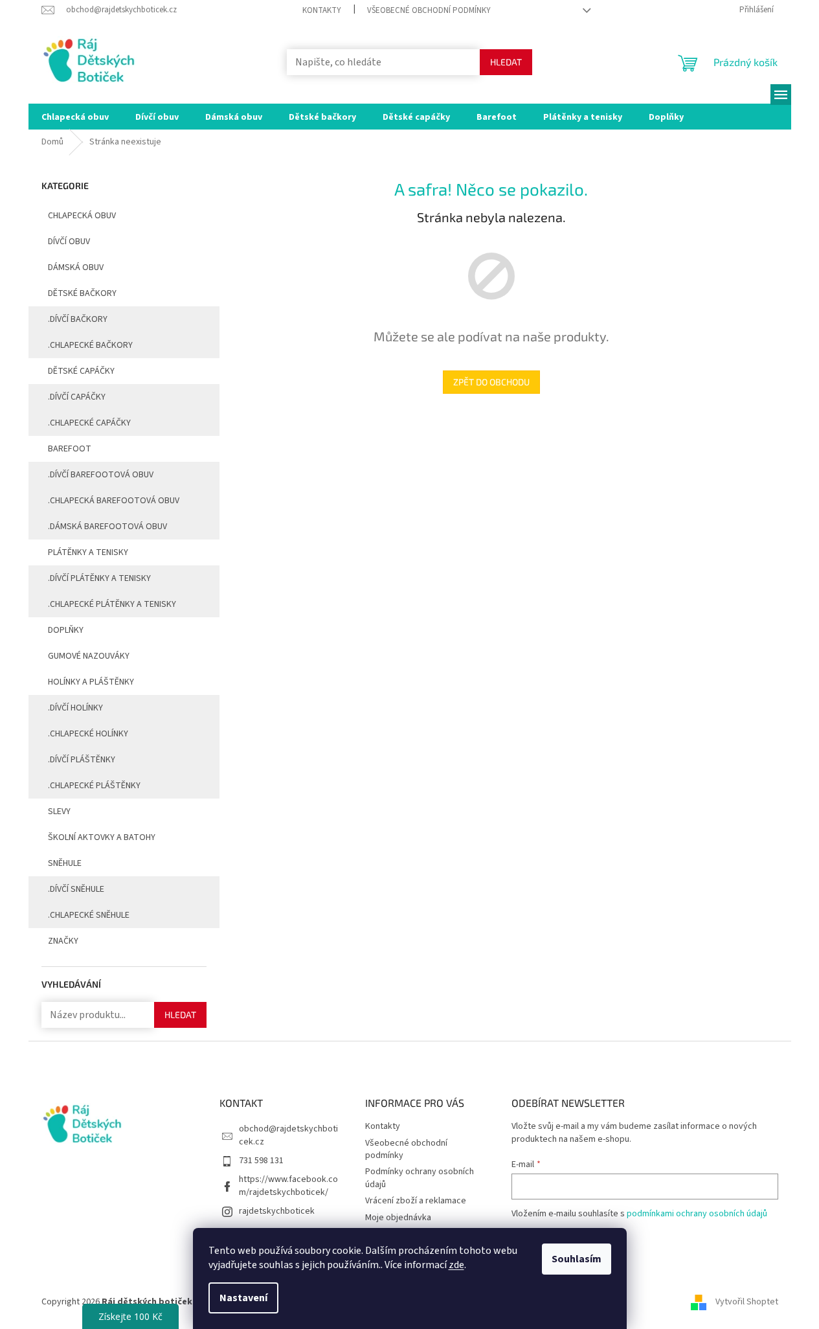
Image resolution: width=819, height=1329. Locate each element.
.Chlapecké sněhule (88, 915)
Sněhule (65, 863)
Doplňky (66, 630)
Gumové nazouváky (88, 656)
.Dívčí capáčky (77, 397)
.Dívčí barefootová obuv (100, 474)
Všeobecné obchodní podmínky (429, 10)
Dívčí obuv (69, 241)
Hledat (506, 61)
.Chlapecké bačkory (90, 345)
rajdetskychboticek (277, 1211)
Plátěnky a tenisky (88, 552)
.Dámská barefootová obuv (107, 526)
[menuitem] (75, 117)
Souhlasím (576, 1259)
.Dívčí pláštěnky (81, 759)
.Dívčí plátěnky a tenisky (99, 578)
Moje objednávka (398, 1217)
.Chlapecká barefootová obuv (113, 500)
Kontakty (321, 10)
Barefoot (69, 448)
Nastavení (243, 1298)
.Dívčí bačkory (77, 319)
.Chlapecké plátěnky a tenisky (112, 604)
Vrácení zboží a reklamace (415, 1200)
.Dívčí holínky (75, 707)
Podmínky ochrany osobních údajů (419, 1177)
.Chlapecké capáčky (89, 422)
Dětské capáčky (81, 371)
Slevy (59, 811)
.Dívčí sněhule (76, 889)
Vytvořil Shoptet (746, 1302)
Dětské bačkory (82, 293)
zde (456, 1265)
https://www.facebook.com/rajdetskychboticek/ (288, 1185)
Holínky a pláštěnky (91, 682)
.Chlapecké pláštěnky (94, 785)
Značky (63, 941)
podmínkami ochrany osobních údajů (697, 1213)
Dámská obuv (76, 267)
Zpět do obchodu (491, 381)
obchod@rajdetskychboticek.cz (288, 1135)
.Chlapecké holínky (88, 733)
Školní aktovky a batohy (101, 837)
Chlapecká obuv (82, 215)
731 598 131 (261, 1160)
